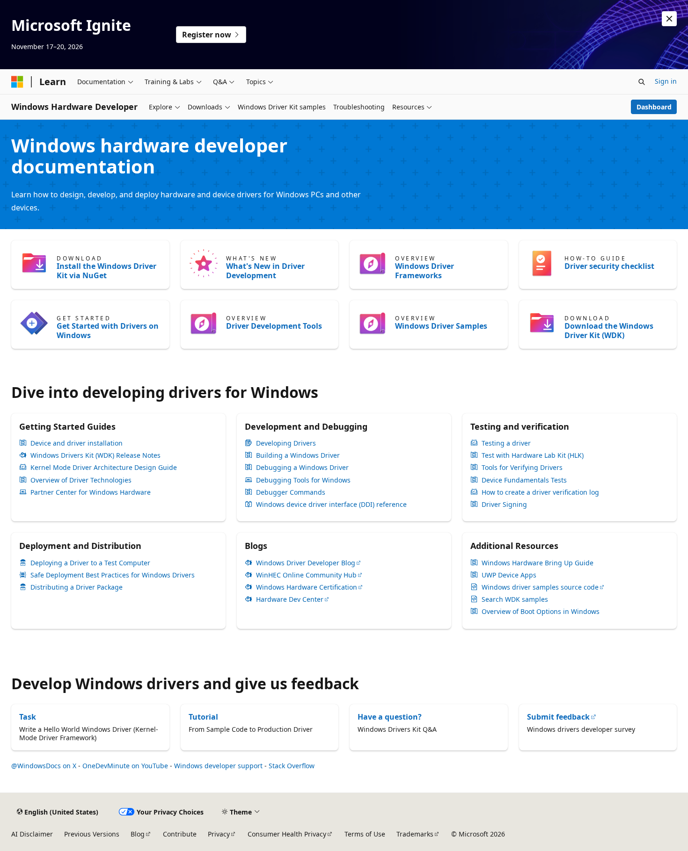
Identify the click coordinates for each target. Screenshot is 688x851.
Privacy (219, 833)
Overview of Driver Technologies (81, 480)
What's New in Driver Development (265, 270)
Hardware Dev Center (289, 599)
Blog (138, 833)
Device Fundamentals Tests (524, 480)
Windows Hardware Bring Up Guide (537, 563)
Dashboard (654, 106)
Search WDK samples (515, 599)
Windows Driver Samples (441, 326)
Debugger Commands (290, 492)
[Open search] (641, 81)
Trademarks (414, 833)
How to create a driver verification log (540, 492)
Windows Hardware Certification (306, 587)
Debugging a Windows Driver (302, 467)
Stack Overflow (292, 765)
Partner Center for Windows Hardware (90, 492)
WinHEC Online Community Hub (306, 575)
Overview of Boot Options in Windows (541, 611)
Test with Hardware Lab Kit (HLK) (533, 455)
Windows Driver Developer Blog (305, 563)
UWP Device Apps (509, 575)
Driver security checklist (609, 266)
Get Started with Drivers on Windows (108, 330)
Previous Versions (91, 833)
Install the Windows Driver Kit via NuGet (106, 270)
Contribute (180, 833)
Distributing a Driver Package (76, 587)
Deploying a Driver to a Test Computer (90, 563)
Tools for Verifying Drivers (522, 467)
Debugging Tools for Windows (303, 480)
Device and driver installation (76, 443)
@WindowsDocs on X (43, 765)
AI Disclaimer (32, 833)
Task (27, 716)
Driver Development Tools (274, 326)
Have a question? (390, 716)
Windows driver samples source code (540, 587)
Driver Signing (504, 504)
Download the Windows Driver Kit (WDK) (608, 330)
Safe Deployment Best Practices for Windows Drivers (112, 575)
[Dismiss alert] (669, 18)
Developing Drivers (286, 443)
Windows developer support (218, 765)
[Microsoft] (17, 82)
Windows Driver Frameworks (424, 270)
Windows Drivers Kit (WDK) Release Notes (95, 455)
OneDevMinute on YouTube (125, 765)
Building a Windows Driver (298, 455)
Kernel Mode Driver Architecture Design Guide (103, 467)
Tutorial (203, 716)
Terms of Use (364, 833)
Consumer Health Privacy (287, 833)
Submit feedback (558, 716)
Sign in (666, 81)
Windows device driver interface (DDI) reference (331, 504)
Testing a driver (506, 443)
